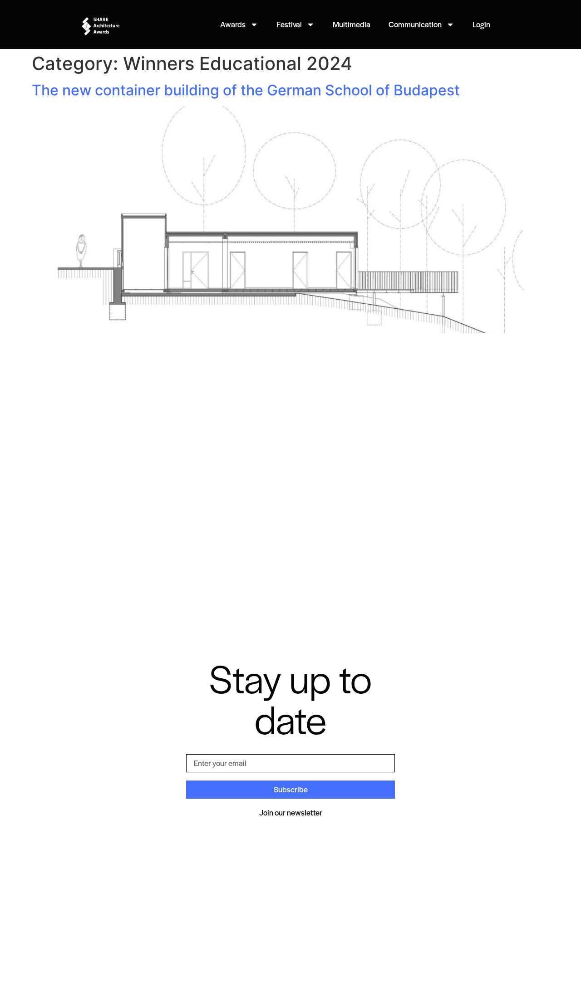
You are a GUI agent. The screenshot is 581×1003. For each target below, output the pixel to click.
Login (481, 24)
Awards (233, 24)
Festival (289, 24)
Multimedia (351, 24)
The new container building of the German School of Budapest (246, 90)
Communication (415, 24)
